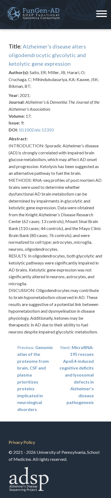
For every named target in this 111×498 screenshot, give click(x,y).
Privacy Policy (22, 442)
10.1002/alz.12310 (36, 129)
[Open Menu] (101, 14)
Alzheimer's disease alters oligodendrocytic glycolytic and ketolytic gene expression (47, 55)
